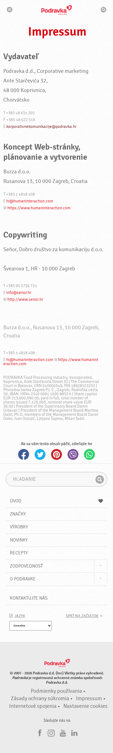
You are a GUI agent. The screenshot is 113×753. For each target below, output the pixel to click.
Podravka (56, 10)
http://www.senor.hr (25, 299)
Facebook (23, 454)
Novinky (19, 540)
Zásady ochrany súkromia (40, 698)
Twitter (40, 454)
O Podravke (23, 579)
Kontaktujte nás (28, 598)
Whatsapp (89, 454)
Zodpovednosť (26, 566)
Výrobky (19, 526)
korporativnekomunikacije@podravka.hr (41, 126)
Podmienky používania (56, 691)
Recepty (19, 553)
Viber (72, 454)
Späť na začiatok (82, 616)
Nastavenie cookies (85, 706)
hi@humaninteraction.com (29, 201)
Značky (18, 514)
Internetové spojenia (32, 706)
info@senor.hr (18, 292)
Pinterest (56, 454)
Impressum (89, 698)
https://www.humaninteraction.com (38, 208)
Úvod (15, 500)
